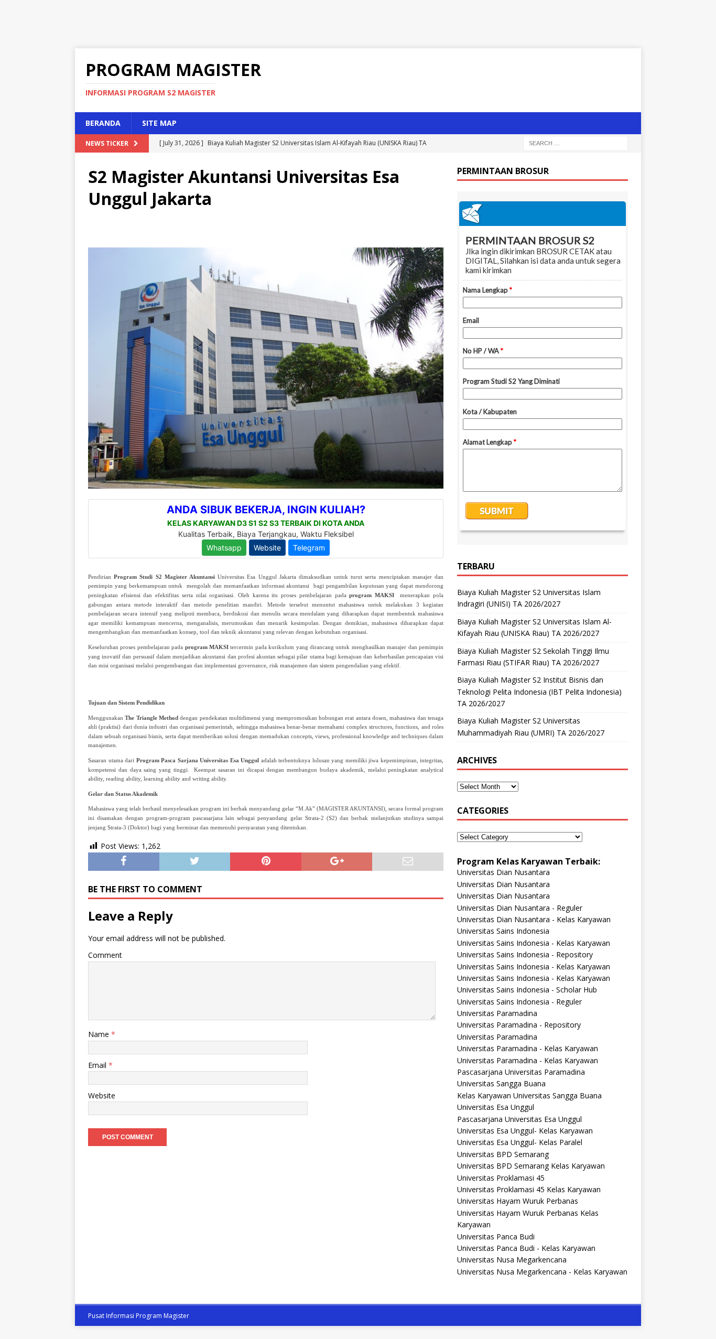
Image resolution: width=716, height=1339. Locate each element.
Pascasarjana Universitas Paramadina (521, 1072)
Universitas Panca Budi (496, 1236)
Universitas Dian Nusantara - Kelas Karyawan (534, 919)
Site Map (159, 123)
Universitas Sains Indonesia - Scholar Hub (527, 990)
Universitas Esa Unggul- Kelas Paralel (519, 1142)
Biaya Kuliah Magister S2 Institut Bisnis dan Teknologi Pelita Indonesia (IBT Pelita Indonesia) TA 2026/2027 (539, 691)
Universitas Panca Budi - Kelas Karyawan (526, 1248)
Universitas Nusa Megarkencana (512, 1260)
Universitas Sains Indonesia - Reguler (519, 1002)
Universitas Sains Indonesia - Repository (525, 954)
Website (101, 1095)
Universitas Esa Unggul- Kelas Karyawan (525, 1131)
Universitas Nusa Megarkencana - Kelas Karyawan (542, 1272)
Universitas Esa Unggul (495, 1107)
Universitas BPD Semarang (503, 1154)
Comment (105, 955)
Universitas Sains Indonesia (503, 931)
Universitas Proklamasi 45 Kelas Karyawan (529, 1189)
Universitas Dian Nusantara (503, 872)
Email (98, 1065)
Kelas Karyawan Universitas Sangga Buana (529, 1095)
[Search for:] (575, 142)
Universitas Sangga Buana (501, 1083)
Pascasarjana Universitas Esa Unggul (519, 1119)
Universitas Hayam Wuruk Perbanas (517, 1201)
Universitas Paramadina (497, 1013)
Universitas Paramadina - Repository (519, 1025)
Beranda (103, 123)
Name (99, 1034)
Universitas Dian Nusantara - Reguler (519, 908)
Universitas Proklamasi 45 (501, 1178)
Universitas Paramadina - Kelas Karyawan (527, 1048)
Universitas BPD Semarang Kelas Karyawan (531, 1166)
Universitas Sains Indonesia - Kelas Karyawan (533, 943)
